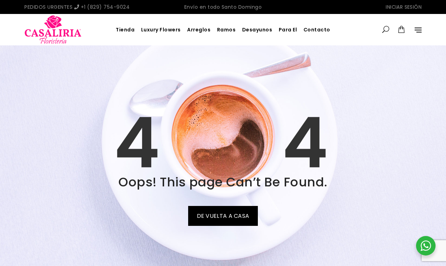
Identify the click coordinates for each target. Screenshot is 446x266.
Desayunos (257, 29)
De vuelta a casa (223, 216)
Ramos (226, 29)
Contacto (316, 29)
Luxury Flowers (161, 29)
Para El (288, 29)
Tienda (125, 29)
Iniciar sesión (404, 6)
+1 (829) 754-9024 (104, 6)
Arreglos (198, 29)
